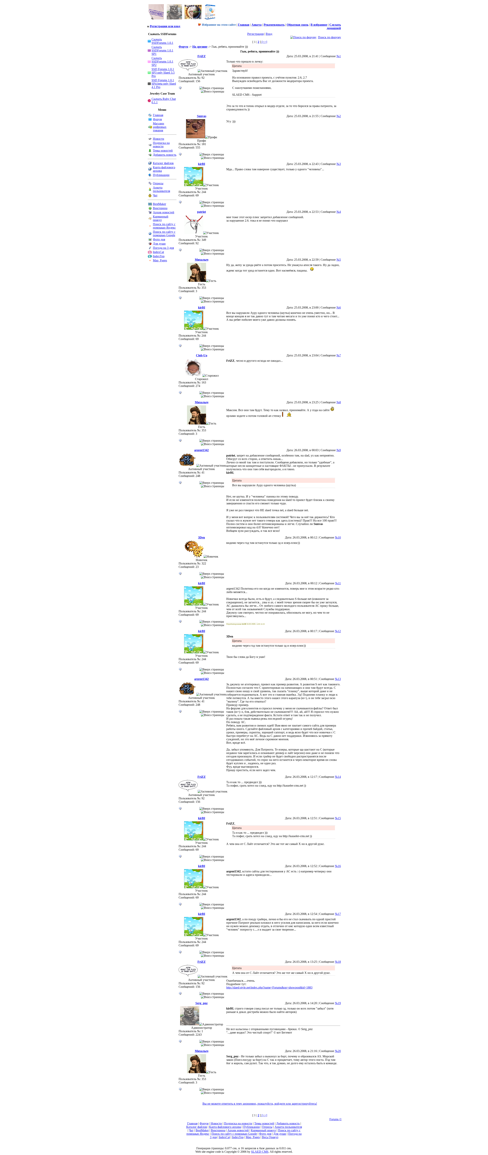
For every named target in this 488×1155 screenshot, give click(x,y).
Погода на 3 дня (163, 247)
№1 (338, 56)
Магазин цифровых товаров (159, 127)
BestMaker (159, 204)
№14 (338, 776)
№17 (338, 913)
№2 (338, 116)
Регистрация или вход (165, 26)
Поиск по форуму (329, 37)
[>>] (264, 41)
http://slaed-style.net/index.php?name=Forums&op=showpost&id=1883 (269, 987)
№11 (338, 583)
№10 (338, 537)
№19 (338, 1003)
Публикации (161, 175)
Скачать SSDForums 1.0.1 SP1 (162, 50)
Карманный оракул (160, 218)
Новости (158, 138)
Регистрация (255, 33)
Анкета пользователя (161, 189)
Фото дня (159, 239)
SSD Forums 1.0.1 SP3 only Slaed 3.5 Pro (163, 73)
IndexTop (159, 256)
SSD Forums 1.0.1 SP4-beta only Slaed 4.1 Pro (164, 84)
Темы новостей (163, 150)
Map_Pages (160, 260)
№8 (338, 402)
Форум (157, 119)
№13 (338, 679)
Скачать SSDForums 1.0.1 (162, 41)
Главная (158, 115)
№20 (338, 1051)
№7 (338, 355)
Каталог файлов (163, 163)
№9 (338, 450)
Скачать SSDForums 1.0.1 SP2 (162, 61)
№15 (338, 818)
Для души (159, 243)
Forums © (335, 1119)
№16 (338, 866)
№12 (338, 631)
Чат (155, 195)
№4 (338, 211)
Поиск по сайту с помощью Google (164, 233)
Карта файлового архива (225, 1126)
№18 (338, 961)
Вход (269, 33)
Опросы (158, 183)
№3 (338, 164)
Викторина (160, 208)
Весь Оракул (270, 1137)
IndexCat (158, 252)
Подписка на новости (161, 144)
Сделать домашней (334, 26)
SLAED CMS (259, 1151)
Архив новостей (163, 212)
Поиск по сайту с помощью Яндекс (164, 226)
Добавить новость (164, 154)
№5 (338, 259)
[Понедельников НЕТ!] (182, 20)
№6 (338, 307)
